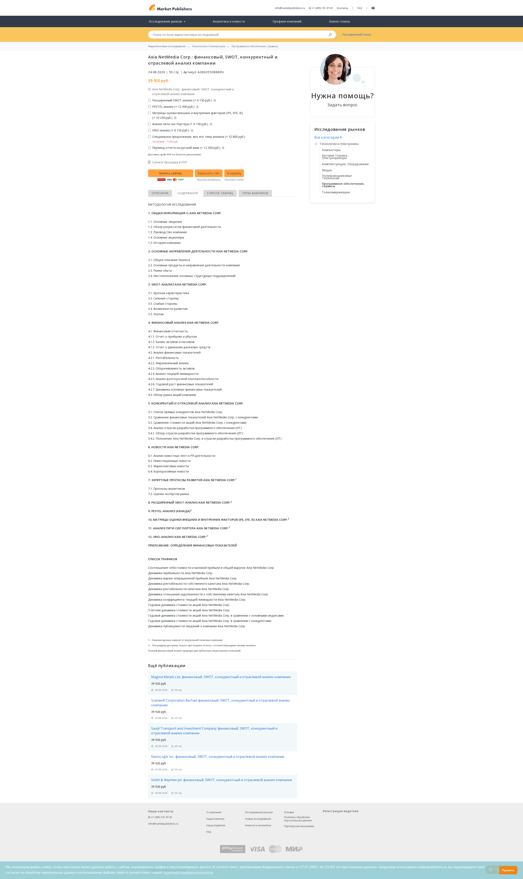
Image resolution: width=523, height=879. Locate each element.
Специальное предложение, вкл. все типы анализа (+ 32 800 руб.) (198, 139)
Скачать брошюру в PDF (169, 162)
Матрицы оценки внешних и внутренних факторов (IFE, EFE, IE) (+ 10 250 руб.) (197, 115)
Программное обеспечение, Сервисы (343, 185)
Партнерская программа (299, 826)
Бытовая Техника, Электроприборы (335, 156)
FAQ (359, 8)
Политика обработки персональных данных (298, 819)
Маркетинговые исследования (167, 46)
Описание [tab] (160, 193)
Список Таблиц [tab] (220, 193)
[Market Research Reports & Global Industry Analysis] (170, 7)
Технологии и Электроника (339, 144)
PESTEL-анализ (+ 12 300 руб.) (173, 107)
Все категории (327, 137)
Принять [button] (508, 870)
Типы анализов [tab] (255, 193)
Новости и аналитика (258, 825)
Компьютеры (331, 150)
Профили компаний (287, 21)
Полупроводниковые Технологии (337, 177)
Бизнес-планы (339, 21)
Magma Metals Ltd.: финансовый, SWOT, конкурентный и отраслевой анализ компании (221, 677)
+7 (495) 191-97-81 (322, 8)
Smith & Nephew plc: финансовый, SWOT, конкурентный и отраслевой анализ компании (221, 780)
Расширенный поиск (356, 34)
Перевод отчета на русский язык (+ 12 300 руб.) (186, 148)
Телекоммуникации (336, 192)
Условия (289, 812)
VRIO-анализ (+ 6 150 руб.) (171, 130)
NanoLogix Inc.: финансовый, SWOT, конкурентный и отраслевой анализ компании (217, 756)
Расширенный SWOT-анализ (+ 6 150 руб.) (182, 100)
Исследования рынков (259, 812)
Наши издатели (215, 825)
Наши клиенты (215, 819)
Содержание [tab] (188, 193)
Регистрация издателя (340, 811)
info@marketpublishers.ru (290, 8)
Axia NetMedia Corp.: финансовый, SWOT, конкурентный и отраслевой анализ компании (193, 91)
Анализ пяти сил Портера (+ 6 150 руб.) (180, 124)
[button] (495, 870)
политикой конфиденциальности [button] (188, 872)
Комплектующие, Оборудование (345, 164)
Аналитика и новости (229, 21)
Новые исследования (258, 819)
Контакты (342, 8)
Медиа (327, 170)
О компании (213, 812)
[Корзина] (373, 7)
